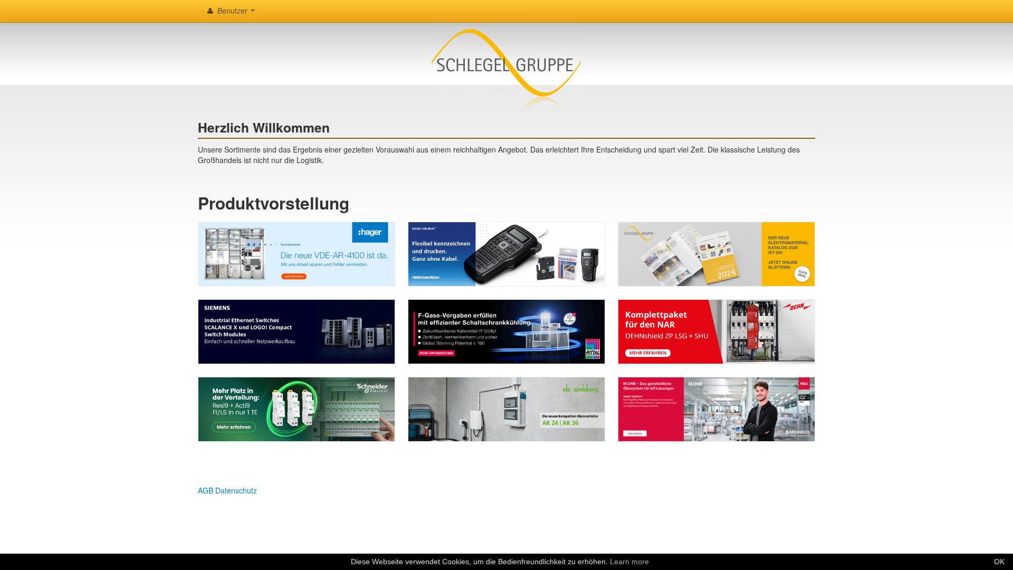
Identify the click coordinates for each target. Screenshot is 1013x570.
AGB (205, 490)
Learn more (629, 561)
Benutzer (232, 10)
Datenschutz (236, 490)
